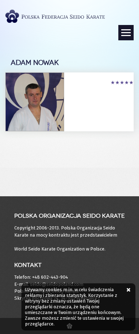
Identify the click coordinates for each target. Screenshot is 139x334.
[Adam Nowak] (34, 101)
